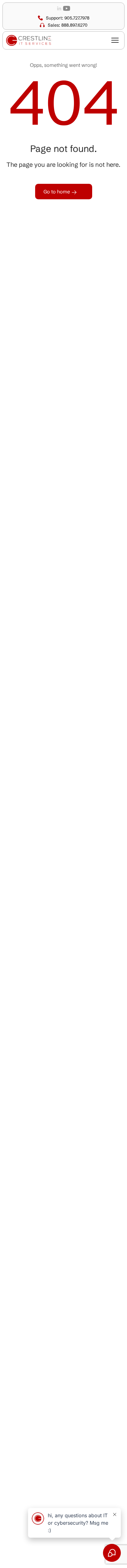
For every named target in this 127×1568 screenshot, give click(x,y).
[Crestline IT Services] (29, 40)
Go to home (57, 191)
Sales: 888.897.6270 (68, 25)
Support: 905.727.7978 (67, 18)
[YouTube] (66, 8)
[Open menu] (115, 40)
